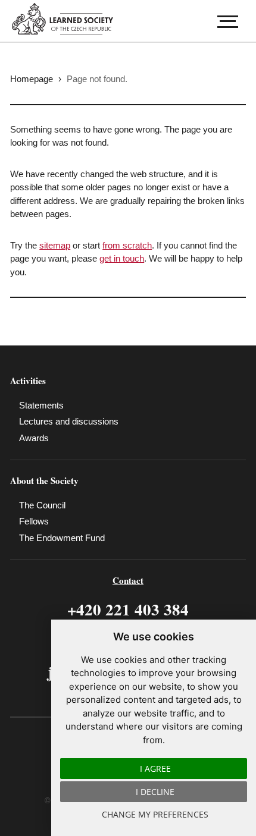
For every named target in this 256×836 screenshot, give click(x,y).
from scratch (127, 245)
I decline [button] (155, 791)
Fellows (34, 521)
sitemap (54, 245)
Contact (128, 580)
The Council (42, 505)
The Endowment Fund (62, 538)
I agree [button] (155, 768)
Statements (41, 405)
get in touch (121, 258)
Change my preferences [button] (155, 814)
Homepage (31, 79)
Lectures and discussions (68, 421)
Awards (34, 438)
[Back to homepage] (66, 18)
